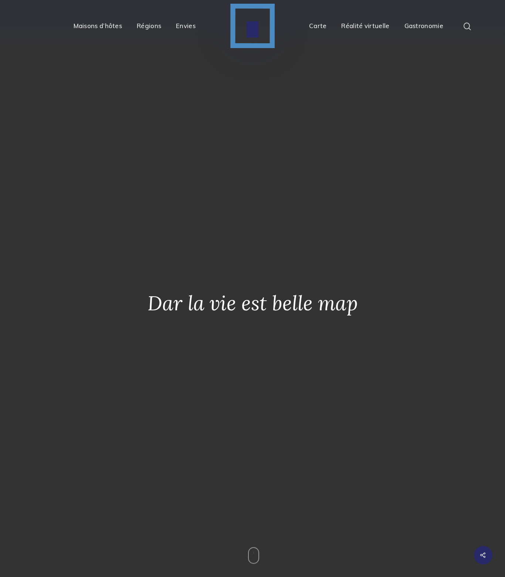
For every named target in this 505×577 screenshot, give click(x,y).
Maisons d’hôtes (98, 26)
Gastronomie (423, 26)
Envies (186, 26)
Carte (318, 26)
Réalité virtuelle (365, 26)
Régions (149, 26)
